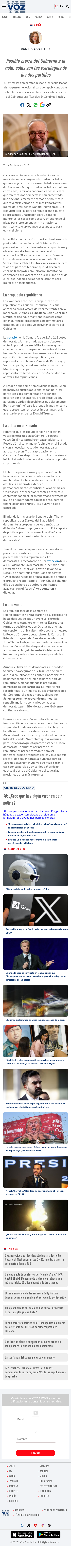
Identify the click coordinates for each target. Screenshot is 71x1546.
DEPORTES (13, 1491)
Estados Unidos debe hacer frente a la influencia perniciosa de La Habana (32, 841)
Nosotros (13, 1501)
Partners (44, 1496)
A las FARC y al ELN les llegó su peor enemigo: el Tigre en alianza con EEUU (35, 1192)
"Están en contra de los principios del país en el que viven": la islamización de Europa (38, 826)
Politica (38, 17)
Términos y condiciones (27, 1515)
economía (13, 1481)
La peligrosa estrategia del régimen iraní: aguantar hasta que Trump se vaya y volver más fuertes (36, 1149)
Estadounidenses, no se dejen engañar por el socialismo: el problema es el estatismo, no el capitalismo (35, 1105)
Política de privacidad (55, 1510)
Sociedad (13, 1486)
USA (28, 17)
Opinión (37, 25)
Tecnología (45, 1491)
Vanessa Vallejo (35, 49)
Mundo (61, 17)
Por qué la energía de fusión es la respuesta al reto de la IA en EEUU (37, 931)
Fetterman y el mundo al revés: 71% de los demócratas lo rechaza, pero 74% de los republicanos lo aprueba (35, 1372)
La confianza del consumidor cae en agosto (30, 1358)
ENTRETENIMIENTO (48, 1486)
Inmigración (46, 1481)
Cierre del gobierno (19, 787)
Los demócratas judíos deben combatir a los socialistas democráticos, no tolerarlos (36, 833)
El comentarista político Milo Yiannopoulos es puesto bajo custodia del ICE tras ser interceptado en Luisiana (35, 1327)
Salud (50, 17)
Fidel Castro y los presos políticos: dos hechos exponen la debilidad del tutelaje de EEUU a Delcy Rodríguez (35, 1062)
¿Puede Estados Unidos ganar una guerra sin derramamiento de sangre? (36, 1236)
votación (12, 337)
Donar (5, 17)
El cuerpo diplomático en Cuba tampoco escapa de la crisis (35, 1019)
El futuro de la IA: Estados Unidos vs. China (27, 889)
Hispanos (17, 17)
